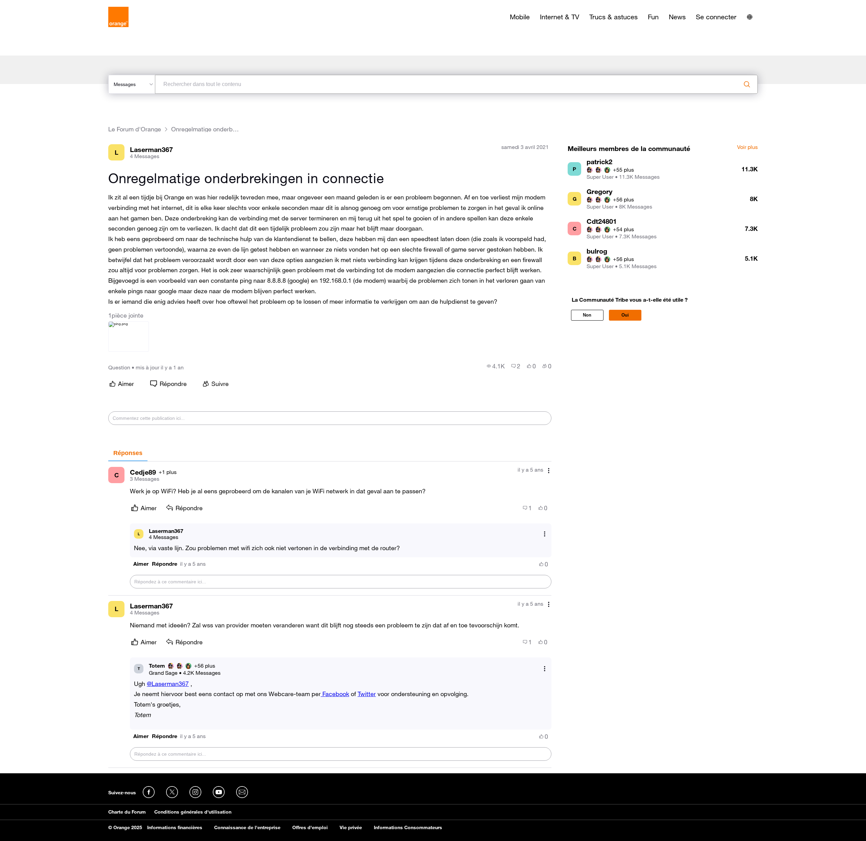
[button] (141, 564)
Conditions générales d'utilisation (192, 812)
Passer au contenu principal (36, 5)
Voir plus (747, 147)
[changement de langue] (750, 17)
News (677, 17)
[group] (496, 366)
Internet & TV (559, 17)
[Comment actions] (548, 470)
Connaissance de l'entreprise (247, 827)
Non (587, 315)
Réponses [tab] (127, 453)
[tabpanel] (329, 614)
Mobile (520, 17)
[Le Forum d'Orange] (118, 17)
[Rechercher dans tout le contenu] (746, 84)
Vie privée (351, 827)
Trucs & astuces (613, 17)
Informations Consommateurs (408, 827)
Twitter (367, 693)
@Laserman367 (168, 683)
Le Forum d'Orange (134, 129)
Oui (625, 315)
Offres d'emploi (310, 827)
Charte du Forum (127, 812)
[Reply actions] (544, 534)
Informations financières (174, 827)
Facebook (335, 693)
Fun (653, 17)
